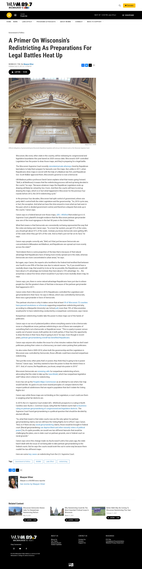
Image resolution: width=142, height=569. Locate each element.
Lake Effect (27, 22)
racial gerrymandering (45, 425)
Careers (81, 541)
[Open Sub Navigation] (19, 22)
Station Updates (56, 544)
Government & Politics (16, 33)
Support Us (82, 543)
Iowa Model (53, 374)
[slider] (18, 15)
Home (9, 22)
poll (56, 308)
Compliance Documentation (115, 541)
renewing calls (44, 371)
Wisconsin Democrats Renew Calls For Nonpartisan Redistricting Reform (34, 510)
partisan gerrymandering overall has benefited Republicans (45, 338)
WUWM (38, 461)
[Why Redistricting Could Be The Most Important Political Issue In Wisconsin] (57, 511)
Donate (130, 5)
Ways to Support (94, 22)
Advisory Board (56, 543)
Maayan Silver (29, 64)
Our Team (54, 541)
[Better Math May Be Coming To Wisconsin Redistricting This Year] (98, 511)
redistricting (63, 461)
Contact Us (82, 539)
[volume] (15, 15)
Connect (79, 22)
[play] (9, 15)
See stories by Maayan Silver (32, 484)
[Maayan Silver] (13, 482)
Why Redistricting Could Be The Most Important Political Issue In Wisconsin (77, 510)
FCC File (108, 539)
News (15, 22)
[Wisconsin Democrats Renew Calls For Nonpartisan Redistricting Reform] (15, 511)
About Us (54, 539)
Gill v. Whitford (62, 215)
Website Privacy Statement (115, 543)
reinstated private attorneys (60, 166)
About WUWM (65, 22)
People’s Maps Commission (44, 382)
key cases (33, 454)
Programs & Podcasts (46, 22)
